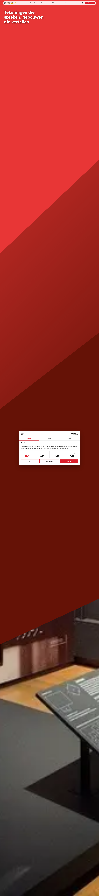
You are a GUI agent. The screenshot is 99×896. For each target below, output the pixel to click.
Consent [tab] (29, 438)
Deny (30, 461)
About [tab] (69, 438)
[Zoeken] (82, 3)
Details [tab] (49, 438)
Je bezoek (91, 3)
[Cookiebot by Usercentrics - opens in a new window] (72, 434)
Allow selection (49, 461)
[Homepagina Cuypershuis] (11, 3)
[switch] (42, 456)
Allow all (69, 461)
